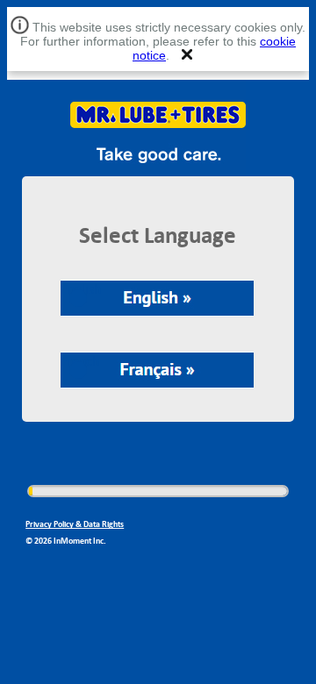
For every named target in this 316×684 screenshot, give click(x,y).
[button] (187, 54)
